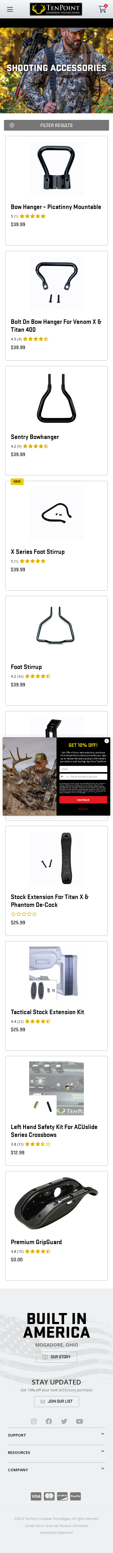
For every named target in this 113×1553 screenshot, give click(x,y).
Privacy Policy (90, 792)
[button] (56, 1434)
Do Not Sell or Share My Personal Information (56, 1526)
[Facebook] (49, 1421)
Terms (99, 792)
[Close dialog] (106, 741)
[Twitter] (64, 1421)
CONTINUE (83, 800)
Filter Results (56, 125)
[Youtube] (79, 1421)
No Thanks (83, 808)
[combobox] (64, 777)
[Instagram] (33, 1421)
